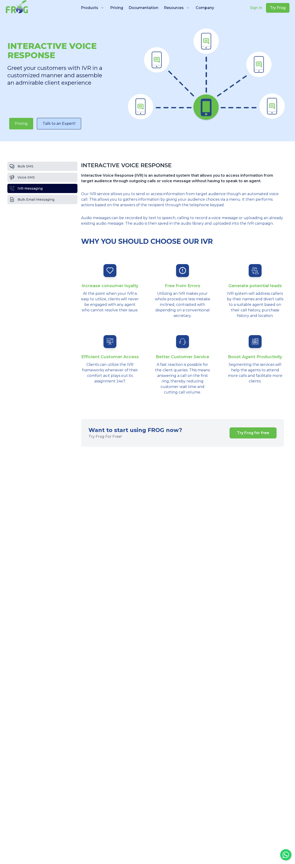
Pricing (116, 8)
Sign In (256, 8)
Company (205, 8)
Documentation (143, 8)
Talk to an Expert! (59, 123)
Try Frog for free (253, 433)
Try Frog (278, 8)
